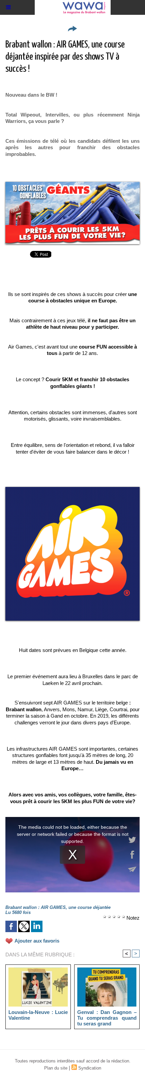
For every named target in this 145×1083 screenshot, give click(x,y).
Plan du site (55, 1068)
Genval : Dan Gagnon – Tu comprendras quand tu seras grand (107, 1017)
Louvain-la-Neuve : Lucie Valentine (38, 1015)
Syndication (89, 1068)
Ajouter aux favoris (36, 941)
